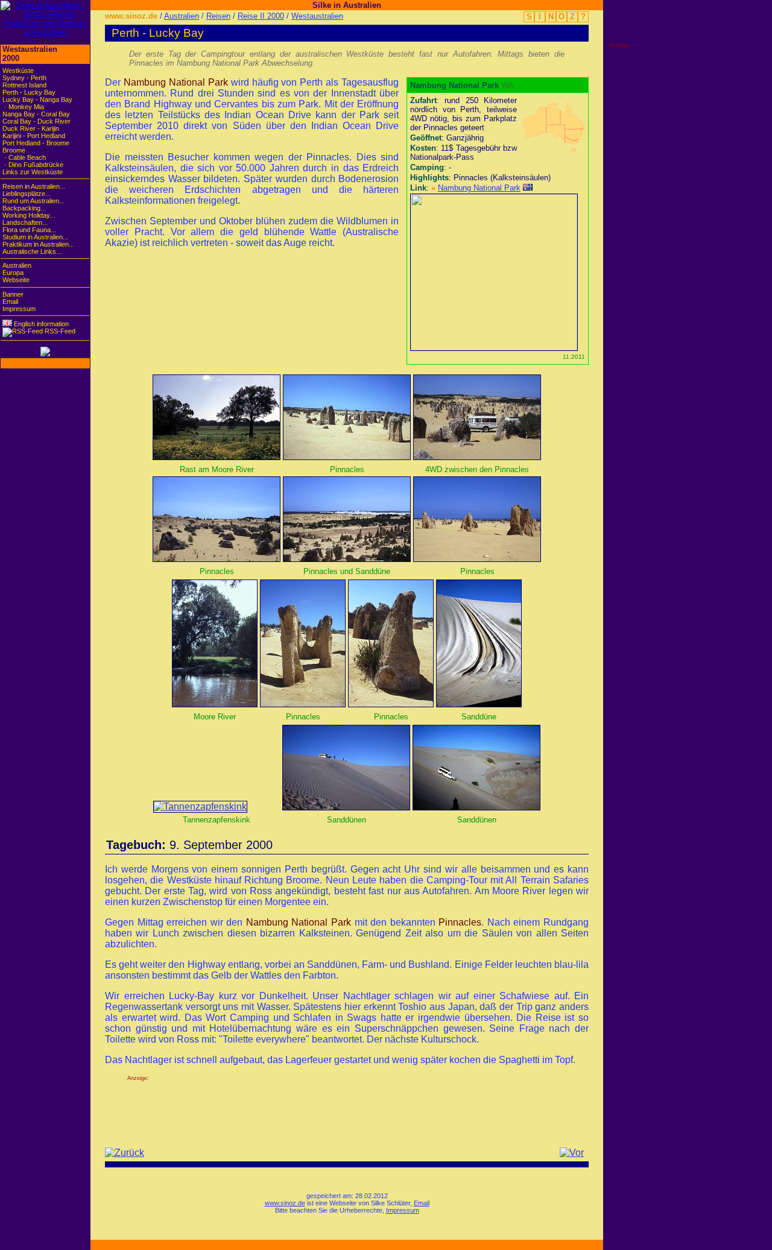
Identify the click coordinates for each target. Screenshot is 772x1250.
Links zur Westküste (32, 171)
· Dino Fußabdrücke (32, 164)
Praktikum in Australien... (38, 244)
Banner (13, 294)
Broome (13, 150)
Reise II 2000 (261, 16)
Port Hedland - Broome (35, 143)
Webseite (16, 279)
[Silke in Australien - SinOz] (45, 32)
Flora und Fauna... (29, 229)
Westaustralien (317, 16)
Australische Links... (32, 251)
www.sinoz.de (131, 16)
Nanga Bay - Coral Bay (36, 114)
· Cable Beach (24, 157)
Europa (13, 272)
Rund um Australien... (33, 200)
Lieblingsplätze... (26, 193)
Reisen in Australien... (33, 186)
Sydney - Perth (24, 77)
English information (40, 323)
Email (421, 1203)
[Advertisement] (346, 1108)
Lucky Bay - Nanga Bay (37, 99)
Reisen (218, 16)
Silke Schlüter (390, 1203)
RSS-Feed (59, 331)
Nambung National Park (479, 187)
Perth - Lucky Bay (28, 92)
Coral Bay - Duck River (36, 121)
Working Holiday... (28, 215)
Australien (181, 16)
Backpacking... (24, 208)
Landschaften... (25, 222)
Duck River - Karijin (30, 128)
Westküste (18, 70)
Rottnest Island (24, 85)
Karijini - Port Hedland (33, 135)
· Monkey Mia (23, 106)
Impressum (402, 1210)
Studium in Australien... (35, 237)
